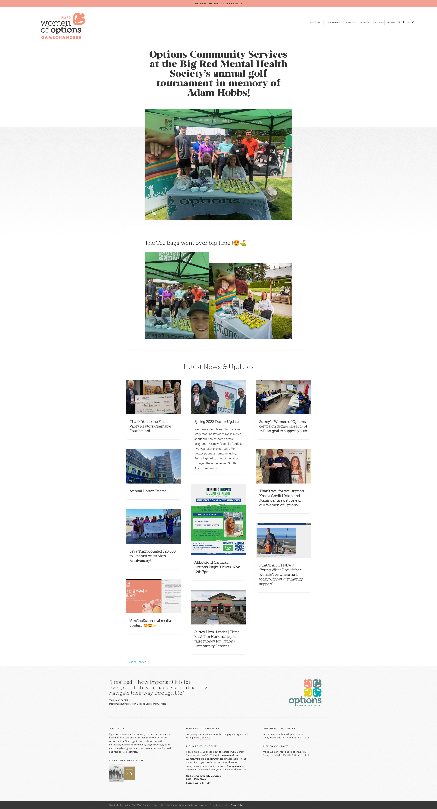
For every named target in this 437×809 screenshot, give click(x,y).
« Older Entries (136, 662)
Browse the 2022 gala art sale (218, 3)
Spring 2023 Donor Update (216, 421)
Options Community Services (125, 734)
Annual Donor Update (148, 491)
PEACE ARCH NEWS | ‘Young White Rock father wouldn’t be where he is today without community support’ (281, 574)
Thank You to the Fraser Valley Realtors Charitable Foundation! (150, 426)
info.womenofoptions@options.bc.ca (283, 734)
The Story (316, 22)
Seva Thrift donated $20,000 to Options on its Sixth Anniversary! (153, 556)
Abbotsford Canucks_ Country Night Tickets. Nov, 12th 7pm (217, 567)
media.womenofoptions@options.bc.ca (284, 751)
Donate (390, 22)
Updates (365, 22)
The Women (349, 22)
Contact (378, 22)
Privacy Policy (237, 805)
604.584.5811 (290, 737)
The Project (332, 22)
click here (205, 737)
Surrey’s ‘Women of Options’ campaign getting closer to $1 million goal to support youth (283, 426)
